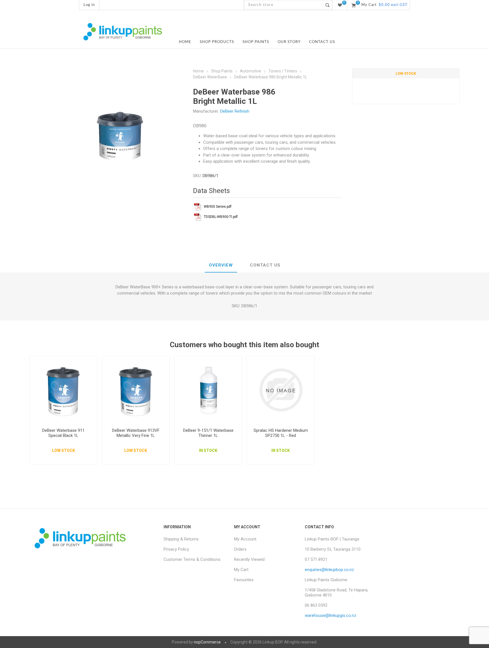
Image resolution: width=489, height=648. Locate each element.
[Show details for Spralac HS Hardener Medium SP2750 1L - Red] (280, 390)
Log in (89, 5)
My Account (245, 539)
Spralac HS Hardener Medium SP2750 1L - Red (281, 433)
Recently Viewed (249, 559)
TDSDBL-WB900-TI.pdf (221, 217)
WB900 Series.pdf (217, 207)
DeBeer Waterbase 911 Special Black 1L (63, 433)
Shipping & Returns (181, 539)
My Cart (241, 569)
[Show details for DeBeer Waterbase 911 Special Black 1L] (63, 390)
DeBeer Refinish (234, 111)
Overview (221, 265)
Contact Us (265, 265)
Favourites (244, 579)
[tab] (221, 265)
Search (327, 5)
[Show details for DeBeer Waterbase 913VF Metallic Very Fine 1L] (136, 390)
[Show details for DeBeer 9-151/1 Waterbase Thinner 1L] (208, 390)
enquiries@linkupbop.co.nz (329, 569)
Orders (240, 549)
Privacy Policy (176, 549)
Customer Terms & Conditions (192, 559)
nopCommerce (207, 642)
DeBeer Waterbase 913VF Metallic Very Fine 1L (136, 433)
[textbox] (283, 5)
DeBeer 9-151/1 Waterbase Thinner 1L (208, 433)
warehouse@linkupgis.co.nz (330, 615)
